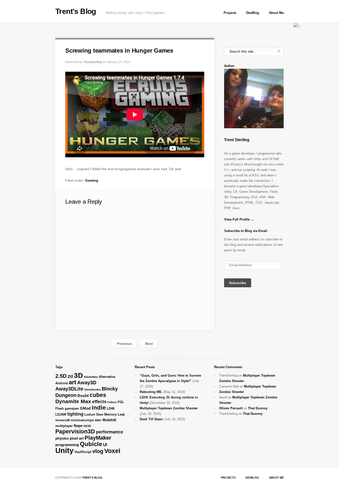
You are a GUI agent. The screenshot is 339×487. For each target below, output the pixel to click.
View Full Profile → (239, 219)
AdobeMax (91, 376)
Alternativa (107, 377)
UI (105, 444)
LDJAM (60, 414)
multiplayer (64, 426)
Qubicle (91, 444)
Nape (78, 425)
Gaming (91, 180)
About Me (276, 13)
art (72, 382)
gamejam (72, 408)
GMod (85, 408)
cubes (98, 395)
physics (62, 438)
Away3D (86, 382)
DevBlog (252, 13)
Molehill (109, 420)
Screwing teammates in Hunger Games (119, 50)
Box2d (83, 395)
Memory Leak (114, 414)
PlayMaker (98, 438)
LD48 (110, 408)
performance (109, 431)
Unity (64, 450)
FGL (121, 402)
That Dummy (258, 408)
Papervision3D (75, 431)
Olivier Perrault (230, 408)
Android (61, 383)
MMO (98, 420)
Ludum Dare (93, 414)
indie (99, 407)
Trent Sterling (236, 140)
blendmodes (92, 389)
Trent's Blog (75, 11)
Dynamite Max (73, 401)
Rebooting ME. (151, 392)
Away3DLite (69, 388)
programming (67, 445)
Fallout (112, 402)
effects (99, 401)
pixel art (77, 438)
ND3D (87, 425)
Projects (230, 13)
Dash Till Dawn (151, 419)
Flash (59, 408)
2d (70, 376)
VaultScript (82, 452)
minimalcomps (82, 420)
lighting (75, 414)
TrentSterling (93, 62)
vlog (97, 451)
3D (78, 375)
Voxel (112, 450)
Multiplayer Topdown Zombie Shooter (169, 408)
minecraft (62, 420)
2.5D (61, 376)
